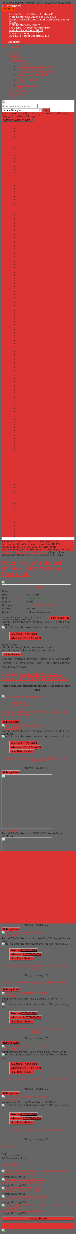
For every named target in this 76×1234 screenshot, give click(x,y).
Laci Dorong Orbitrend (31, 365)
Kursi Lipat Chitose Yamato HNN (29, 27)
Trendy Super (25, 536)
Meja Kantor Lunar (28, 441)
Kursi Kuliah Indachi (29, 275)
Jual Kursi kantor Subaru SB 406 (29, 36)
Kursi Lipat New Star (29, 297)
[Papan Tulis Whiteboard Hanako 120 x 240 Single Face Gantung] (22, 725)
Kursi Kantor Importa (30, 234)
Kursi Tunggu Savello (30, 340)
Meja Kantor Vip (27, 451)
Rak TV (13, 500)
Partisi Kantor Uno (28, 492)
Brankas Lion (25, 136)
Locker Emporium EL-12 (24, 33)
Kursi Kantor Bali (27, 63)
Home (13, 52)
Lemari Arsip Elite (28, 381)
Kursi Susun (16, 299)
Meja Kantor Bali (27, 85)
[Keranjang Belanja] (3, 42)
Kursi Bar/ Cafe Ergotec (32, 196)
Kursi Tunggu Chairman (32, 329)
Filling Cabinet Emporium (33, 161)
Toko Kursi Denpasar (30, 69)
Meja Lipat (15, 457)
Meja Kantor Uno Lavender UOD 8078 (32, 17)
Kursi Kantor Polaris (29, 242)
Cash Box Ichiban (28, 147)
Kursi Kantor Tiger (28, 253)
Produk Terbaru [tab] (19, 705)
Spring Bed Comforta (22, 517)
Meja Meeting (18, 460)
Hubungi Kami (11, 654)
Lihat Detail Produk (21, 751)
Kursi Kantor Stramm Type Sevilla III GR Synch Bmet (36, 1079)
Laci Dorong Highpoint (31, 356)
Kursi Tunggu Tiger (29, 343)
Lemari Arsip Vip (27, 397)
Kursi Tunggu (17, 326)
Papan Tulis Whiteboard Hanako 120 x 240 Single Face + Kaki (31, 568)
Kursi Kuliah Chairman (31, 264)
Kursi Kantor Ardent (29, 212)
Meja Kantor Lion (27, 438)
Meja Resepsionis (20, 462)
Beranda (7, 552)
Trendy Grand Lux (28, 533)
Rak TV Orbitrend (28, 509)
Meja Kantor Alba (28, 424)
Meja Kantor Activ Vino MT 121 (28, 25)
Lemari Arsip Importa (30, 386)
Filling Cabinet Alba (29, 155)
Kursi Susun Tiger (28, 324)
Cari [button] (46, 110)
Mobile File (16, 88)
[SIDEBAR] (38, 887)
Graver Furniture (19, 180)
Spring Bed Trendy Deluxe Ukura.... (23, 1191)
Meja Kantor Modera (30, 443)
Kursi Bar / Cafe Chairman (33, 185)
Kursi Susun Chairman (31, 302)
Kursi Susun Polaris (29, 318)
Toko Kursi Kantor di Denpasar (36, 71)
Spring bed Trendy (20, 519)
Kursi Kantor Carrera (30, 221)
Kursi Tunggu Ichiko (29, 335)
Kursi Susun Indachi (29, 313)
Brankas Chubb (27, 128)
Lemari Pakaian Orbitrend (33, 411)
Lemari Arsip (17, 77)
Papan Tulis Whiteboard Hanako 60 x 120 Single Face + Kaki (36, 967)
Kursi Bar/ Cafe (19, 182)
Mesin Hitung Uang (21, 468)
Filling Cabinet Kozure (30, 163)
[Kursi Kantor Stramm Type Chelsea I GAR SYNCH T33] (25, 1196)
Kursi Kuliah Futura (29, 272)
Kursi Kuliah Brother (29, 261)
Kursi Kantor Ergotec (30, 231)
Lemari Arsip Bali (27, 80)
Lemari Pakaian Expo (30, 408)
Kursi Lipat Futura (28, 294)
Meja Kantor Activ (28, 419)
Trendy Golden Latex (30, 530)
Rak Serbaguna (19, 498)
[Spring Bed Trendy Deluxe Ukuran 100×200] (22, 1188)
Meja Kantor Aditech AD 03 (18, 1174)
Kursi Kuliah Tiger (28, 286)
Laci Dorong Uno (27, 367)
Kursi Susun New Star (30, 316)
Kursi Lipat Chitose (29, 291)
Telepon (24, 634)
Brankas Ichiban (27, 134)
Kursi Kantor (17, 61)
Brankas (14, 55)
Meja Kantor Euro (28, 430)
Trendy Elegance (28, 528)
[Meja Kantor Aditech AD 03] (35, 1171)
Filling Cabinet (18, 58)
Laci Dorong (16, 348)
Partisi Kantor (17, 93)
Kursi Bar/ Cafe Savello (31, 201)
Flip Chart (15, 177)
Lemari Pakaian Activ (30, 405)
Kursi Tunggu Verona (30, 346)
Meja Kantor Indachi (29, 435)
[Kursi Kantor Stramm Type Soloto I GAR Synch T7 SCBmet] (25, 993)
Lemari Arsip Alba (28, 375)
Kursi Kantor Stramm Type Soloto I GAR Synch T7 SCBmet (36, 1030)
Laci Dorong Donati (29, 351)
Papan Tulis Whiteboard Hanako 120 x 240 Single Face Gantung (36, 759)
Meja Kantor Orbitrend (31, 446)
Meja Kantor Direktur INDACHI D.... (22, 1210)
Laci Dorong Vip (27, 370)
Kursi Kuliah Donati (29, 269)
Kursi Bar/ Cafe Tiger (30, 204)
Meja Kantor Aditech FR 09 (26, 30)
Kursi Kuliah (16, 259)
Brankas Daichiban (29, 131)
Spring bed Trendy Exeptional (35, 522)
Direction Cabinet (20, 150)
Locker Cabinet (19, 90)
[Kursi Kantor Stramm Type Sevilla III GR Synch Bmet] (25, 1046)
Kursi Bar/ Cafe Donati (31, 193)
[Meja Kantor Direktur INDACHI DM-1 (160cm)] (38, 1207)
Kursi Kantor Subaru (29, 250)
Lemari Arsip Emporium (31, 384)
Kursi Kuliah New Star (30, 278)
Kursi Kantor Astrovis (30, 215)
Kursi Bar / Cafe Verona (32, 191)
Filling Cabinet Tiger (29, 169)
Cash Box (15, 142)
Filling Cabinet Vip (28, 172)
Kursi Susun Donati (28, 307)
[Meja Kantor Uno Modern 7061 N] (23, 1179)
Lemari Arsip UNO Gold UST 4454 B (31, 14)
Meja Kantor (17, 82)
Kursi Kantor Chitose (30, 226)
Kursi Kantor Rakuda (30, 245)
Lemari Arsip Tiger (28, 394)
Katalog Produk (38, 1218)
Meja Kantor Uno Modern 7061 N (22, 1182)
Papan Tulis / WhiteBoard (25, 479)
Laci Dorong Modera (30, 362)
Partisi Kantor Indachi (30, 487)
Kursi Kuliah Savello (29, 283)
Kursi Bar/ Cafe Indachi (31, 199)
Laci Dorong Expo (28, 354)
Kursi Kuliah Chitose (29, 267)
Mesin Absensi (18, 465)
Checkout (13, 42)
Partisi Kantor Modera (30, 490)
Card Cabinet (18, 139)
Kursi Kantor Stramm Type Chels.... (23, 1199)
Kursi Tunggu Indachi (30, 337)
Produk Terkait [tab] (18, 703)
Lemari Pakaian (19, 403)
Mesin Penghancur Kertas (25, 470)
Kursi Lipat (15, 288)
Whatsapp (26, 638)
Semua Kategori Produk (16, 119)
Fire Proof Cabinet (20, 174)
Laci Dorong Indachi (29, 359)
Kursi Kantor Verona (29, 256)
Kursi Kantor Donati (29, 229)
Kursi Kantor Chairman (31, 223)
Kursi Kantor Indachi (29, 237)
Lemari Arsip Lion (28, 392)
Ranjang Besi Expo (21, 511)
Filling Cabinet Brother (31, 158)
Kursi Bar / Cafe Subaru (32, 188)
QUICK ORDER (60, 618)
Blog (12, 96)
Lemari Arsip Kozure (29, 389)
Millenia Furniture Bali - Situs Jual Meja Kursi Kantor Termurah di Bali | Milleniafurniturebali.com (33, 1226)
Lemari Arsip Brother (30, 378)
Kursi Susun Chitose (29, 305)
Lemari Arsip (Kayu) (21, 400)
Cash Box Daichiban (29, 144)
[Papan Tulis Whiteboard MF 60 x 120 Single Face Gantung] (27, 828)
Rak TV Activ (25, 503)
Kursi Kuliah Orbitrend (30, 280)
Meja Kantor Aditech (30, 422)
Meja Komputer (19, 454)
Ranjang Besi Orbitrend (24, 514)
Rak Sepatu (16, 495)
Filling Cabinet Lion (29, 166)
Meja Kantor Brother (30, 427)
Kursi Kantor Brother (30, 218)
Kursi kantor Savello (29, 248)
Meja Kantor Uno (27, 449)
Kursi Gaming (18, 207)
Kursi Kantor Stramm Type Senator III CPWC (36, 1129)
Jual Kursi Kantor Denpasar (34, 66)
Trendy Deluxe (26, 525)
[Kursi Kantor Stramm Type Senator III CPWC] (25, 1096)
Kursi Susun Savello (29, 321)
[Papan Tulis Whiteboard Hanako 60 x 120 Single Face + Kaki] (22, 932)
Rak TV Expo (25, 506)
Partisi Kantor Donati (30, 484)
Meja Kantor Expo (28, 432)
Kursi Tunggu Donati (29, 332)
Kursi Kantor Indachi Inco (32, 240)
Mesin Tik (15, 473)
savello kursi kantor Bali (32, 74)
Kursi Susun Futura (29, 310)
